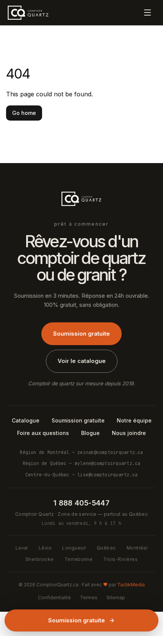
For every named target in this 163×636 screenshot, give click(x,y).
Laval (22, 548)
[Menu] (147, 12)
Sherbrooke (39, 559)
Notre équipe (134, 420)
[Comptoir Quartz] (28, 12)
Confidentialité (54, 597)
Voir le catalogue (82, 360)
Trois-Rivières (120, 559)
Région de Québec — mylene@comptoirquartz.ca (82, 463)
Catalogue (25, 420)
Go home (24, 113)
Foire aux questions (43, 433)
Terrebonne (78, 559)
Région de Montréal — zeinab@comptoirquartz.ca (81, 452)
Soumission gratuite (81, 333)
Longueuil (74, 548)
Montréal (137, 548)
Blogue (90, 433)
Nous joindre (129, 433)
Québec (106, 548)
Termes (88, 597)
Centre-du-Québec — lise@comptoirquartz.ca (81, 474)
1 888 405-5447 (81, 503)
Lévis (45, 548)
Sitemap (116, 597)
